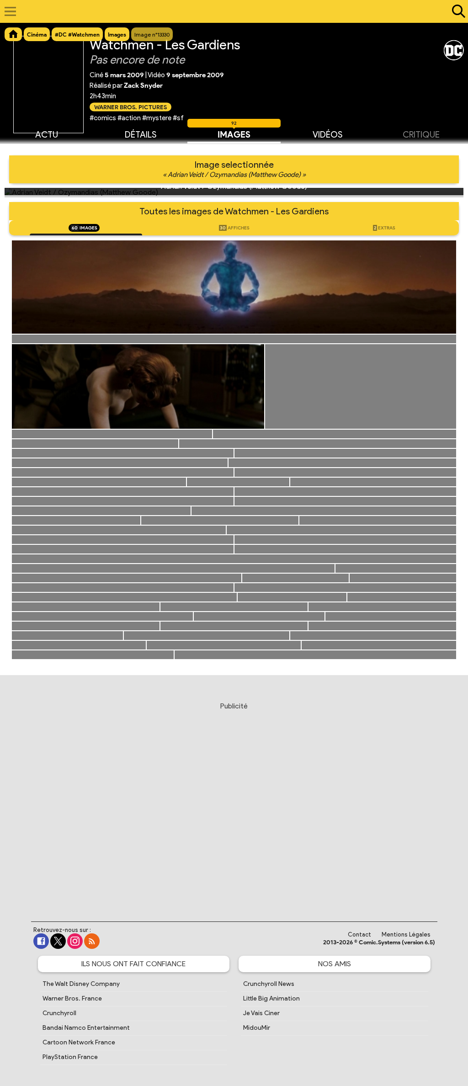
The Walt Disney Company (81, 984)
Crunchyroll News (268, 984)
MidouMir (256, 1028)
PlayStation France (70, 1057)
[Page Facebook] (41, 941)
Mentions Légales (406, 934)
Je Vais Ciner (261, 1013)
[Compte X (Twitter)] (58, 941)
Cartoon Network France (79, 1042)
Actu (46, 134)
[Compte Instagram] (75, 941)
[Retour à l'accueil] (229, 11)
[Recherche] (456, 11)
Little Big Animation (271, 998)
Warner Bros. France (72, 998)
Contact (359, 934)
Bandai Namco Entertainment (86, 1028)
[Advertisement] (234, 803)
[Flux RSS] (92, 941)
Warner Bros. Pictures (130, 106)
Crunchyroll (59, 1013)
